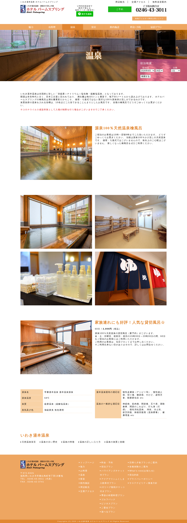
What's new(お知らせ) (141, 471)
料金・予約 (107, 462)
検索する (145, 76)
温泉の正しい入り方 (90, 442)
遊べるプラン (108, 512)
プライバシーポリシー (141, 479)
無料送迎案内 (160, 2)
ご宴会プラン (108, 507)
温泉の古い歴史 (49, 442)
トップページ (87, 462)
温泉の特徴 (69, 442)
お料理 (83, 471)
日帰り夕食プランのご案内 (143, 462)
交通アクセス (139, 2)
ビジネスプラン (109, 503)
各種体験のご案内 (138, 466)
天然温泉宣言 (29, 442)
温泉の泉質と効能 (115, 442)
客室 (82, 479)
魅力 (82, 466)
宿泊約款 (134, 475)
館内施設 (85, 483)
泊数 (175, 67)
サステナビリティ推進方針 (143, 483)
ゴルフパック (108, 499)
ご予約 (119, 9)
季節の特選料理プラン (113, 495)
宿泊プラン (107, 466)
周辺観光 (120, 2)
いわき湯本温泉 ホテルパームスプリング (93, 521)
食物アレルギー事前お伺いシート (149, 18)
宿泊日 (145, 67)
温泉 (82, 475)
